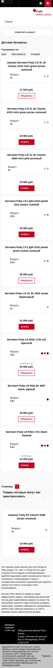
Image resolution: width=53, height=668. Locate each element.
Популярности (19, 54)
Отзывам (35, 54)
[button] (40, 503)
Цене (3, 54)
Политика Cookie (11, 665)
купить (25, 142)
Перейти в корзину (44, 14)
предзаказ (26, 96)
